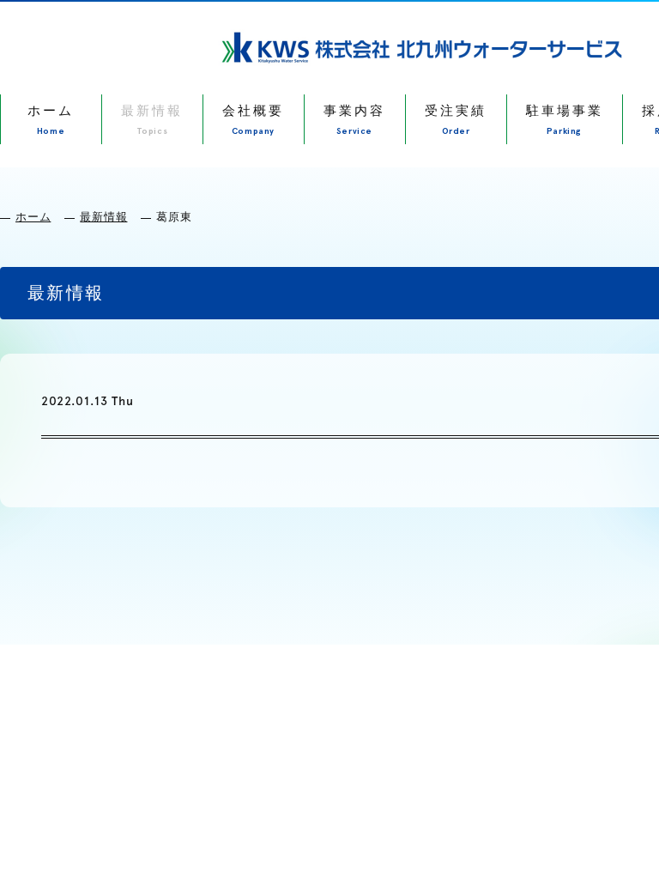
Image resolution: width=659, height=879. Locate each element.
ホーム (33, 216)
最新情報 (103, 216)
